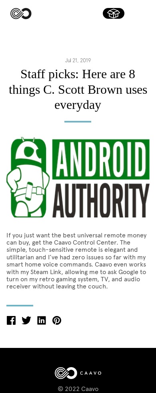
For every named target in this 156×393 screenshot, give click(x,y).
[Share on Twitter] (26, 322)
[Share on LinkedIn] (41, 322)
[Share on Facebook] (11, 322)
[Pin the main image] (57, 322)
